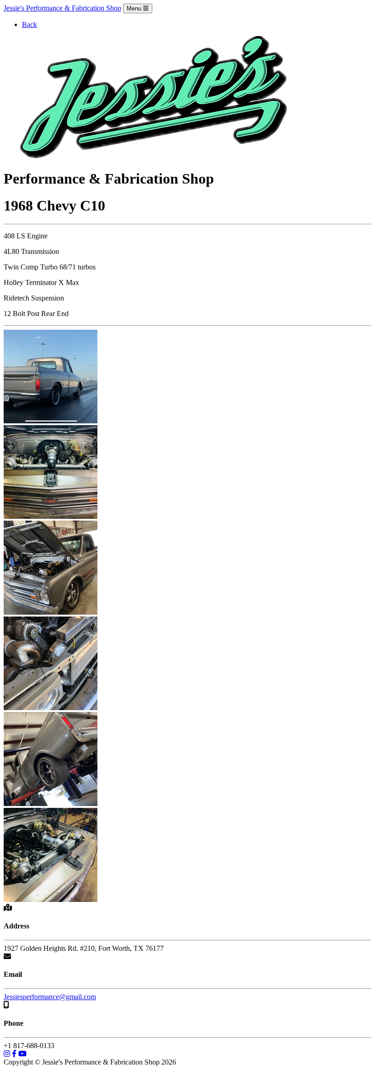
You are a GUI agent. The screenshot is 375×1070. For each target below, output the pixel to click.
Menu (135, 8)
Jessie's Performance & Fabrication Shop (62, 8)
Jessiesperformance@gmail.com (50, 997)
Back (29, 24)
